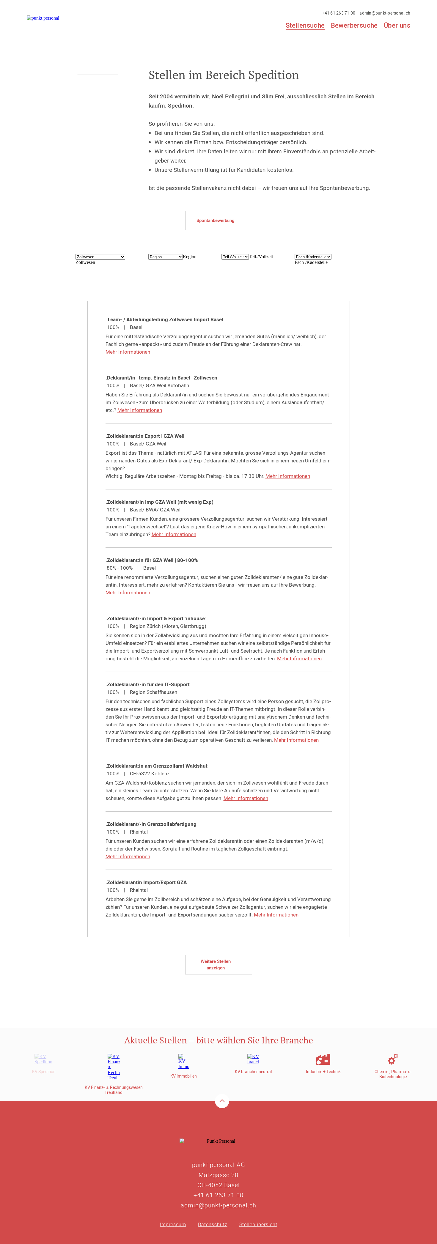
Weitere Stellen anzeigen (216, 964)
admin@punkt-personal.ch (384, 13)
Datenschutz (212, 1224)
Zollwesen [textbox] (85, 262)
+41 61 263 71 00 (338, 13)
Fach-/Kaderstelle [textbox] (311, 262)
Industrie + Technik (323, 1072)
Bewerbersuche (354, 25)
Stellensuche (305, 26)
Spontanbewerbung (216, 220)
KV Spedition (44, 1072)
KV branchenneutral (253, 1072)
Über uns (397, 25)
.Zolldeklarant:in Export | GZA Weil (145, 436)
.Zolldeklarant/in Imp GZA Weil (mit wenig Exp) (159, 502)
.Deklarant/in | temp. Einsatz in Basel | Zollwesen (161, 378)
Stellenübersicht (258, 1224)
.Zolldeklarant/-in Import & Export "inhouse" (156, 618)
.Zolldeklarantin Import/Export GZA (146, 882)
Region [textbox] (190, 256)
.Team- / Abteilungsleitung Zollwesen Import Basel (164, 319)
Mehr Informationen (128, 352)
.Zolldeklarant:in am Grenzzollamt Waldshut (157, 766)
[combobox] (85, 262)
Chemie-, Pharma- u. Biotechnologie (393, 1074)
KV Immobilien (183, 1076)
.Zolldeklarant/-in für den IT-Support (148, 684)
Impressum (173, 1224)
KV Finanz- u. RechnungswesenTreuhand (114, 1090)
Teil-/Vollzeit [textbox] (261, 256)
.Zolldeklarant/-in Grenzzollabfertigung (151, 824)
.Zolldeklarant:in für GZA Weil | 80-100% (152, 560)
